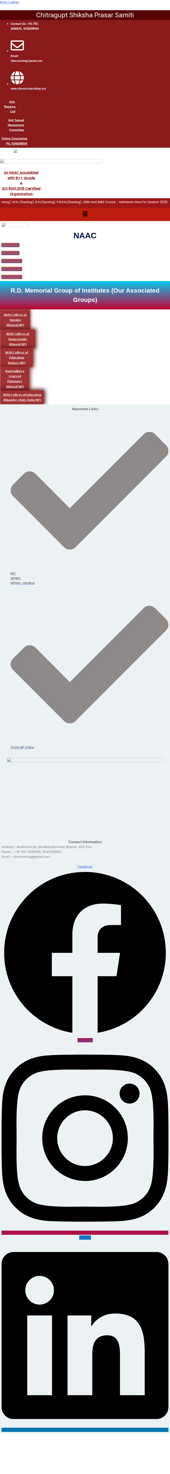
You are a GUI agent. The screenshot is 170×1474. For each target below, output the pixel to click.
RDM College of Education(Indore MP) (16, 357)
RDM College (9, 2)
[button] (85, 214)
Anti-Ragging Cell (9, 106)
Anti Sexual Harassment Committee (16, 125)
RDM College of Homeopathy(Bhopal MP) (17, 339)
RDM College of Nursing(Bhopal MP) (15, 320)
